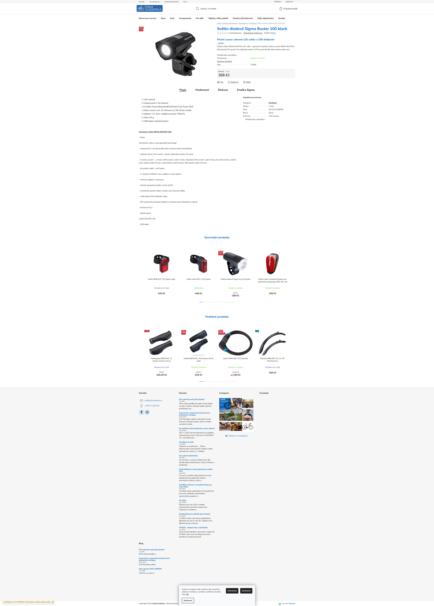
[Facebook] (141, 412)
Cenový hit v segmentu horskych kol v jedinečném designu (194, 414)
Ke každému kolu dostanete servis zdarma (197, 429)
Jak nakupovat (154, 2)
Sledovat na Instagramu (238, 436)
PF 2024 (182, 501)
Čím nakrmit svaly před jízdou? (192, 399)
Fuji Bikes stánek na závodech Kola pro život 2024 (195, 486)
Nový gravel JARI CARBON (150, 569)
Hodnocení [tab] (202, 90)
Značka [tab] (246, 90)
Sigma (273, 33)
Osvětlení (273, 103)
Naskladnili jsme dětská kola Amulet (194, 514)
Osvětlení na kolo (186, 442)
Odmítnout (232, 591)
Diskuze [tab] (223, 90)
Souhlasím (246, 591)
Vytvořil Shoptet (288, 603)
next (293, 276)
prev (141, 276)
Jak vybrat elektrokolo (188, 456)
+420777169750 (152, 405)
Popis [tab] (182, 90)
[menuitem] (147, 18)
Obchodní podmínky (171, 2)
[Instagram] (147, 412)
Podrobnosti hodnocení (252, 33)
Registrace (289, 2)
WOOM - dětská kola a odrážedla (193, 528)
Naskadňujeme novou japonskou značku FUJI (196, 470)
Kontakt (141, 2)
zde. (187, 594)
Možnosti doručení (224, 61)
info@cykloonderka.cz (153, 400)
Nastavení (188, 600)
